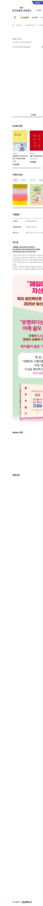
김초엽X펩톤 (24, 18)
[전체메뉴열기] (15, 17)
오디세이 (35, 18)
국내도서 (18, 25)
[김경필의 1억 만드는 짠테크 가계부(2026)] (20, 148)
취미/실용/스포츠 (30, 25)
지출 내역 (32, 180)
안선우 (14, 39)
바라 (15, 180)
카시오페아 (16, 42)
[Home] (13, 25)
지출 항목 (23, 180)
